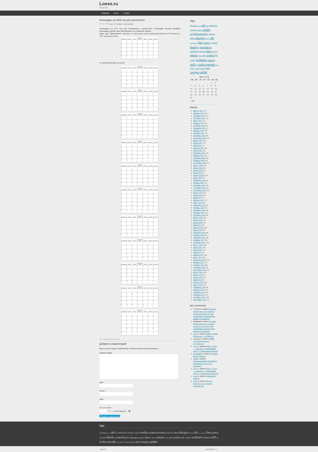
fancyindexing (194, 43)
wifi (217, 65)
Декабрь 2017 (199, 237)
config (105, 339)
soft (192, 64)
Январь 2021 (198, 155)
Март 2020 (197, 178)
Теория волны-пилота (205, 354)
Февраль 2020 (199, 180)
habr (215, 42)
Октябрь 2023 (199, 118)
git (212, 42)
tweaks (118, 339)
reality (193, 60)
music (194, 55)
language (194, 51)
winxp (202, 68)
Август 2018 (198, 217)
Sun (216, 449)
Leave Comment (128, 24)
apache (199, 26)
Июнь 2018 (198, 222)
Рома (195, 358)
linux (209, 51)
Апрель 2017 (198, 255)
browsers (213, 25)
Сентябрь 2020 (199, 163)
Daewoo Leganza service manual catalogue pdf (202, 383)
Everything (119, 24)
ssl (197, 65)
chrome (193, 30)
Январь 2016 (198, 289)
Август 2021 (198, 140)
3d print (193, 25)
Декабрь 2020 (199, 158)
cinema (199, 30)
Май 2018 (197, 225)
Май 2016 (197, 280)
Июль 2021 (198, 143)
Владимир (197, 353)
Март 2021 (197, 150)
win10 (197, 68)
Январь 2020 (198, 183)
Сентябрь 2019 (199, 190)
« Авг (192, 100)
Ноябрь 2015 (199, 294)
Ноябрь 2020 (199, 160)
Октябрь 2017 (199, 242)
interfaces (206, 47)
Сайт (101, 399)
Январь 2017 (198, 262)
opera (200, 55)
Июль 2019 (198, 195)
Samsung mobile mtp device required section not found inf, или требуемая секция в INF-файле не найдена (204, 314)
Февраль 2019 (199, 205)
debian (192, 38)
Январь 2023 (198, 123)
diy (108, 339)
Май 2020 (197, 173)
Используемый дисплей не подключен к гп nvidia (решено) (205, 363)
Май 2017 (197, 252)
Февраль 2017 (199, 260)
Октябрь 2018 (199, 215)
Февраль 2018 (199, 232)
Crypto (126, 13)
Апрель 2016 (198, 282)
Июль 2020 (198, 168)
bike (207, 26)
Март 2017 (197, 257)
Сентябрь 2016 (199, 270)
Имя (101, 382)
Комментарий (105, 353)
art (203, 25)
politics (211, 55)
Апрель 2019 (198, 200)
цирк (203, 72)
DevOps (207, 39)
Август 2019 (198, 192)
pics (114, 339)
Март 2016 (197, 285)
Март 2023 (197, 120)
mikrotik (215, 52)
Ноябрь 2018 (199, 212)
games (206, 42)
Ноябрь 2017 (199, 240)
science (201, 59)
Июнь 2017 (198, 250)
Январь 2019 (198, 207)
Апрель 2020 (198, 175)
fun (111, 339)
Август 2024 (198, 110)
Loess (116, 13)
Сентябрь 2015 (199, 299)
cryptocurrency (199, 34)
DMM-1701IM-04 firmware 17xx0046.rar (205, 335)
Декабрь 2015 (199, 292)
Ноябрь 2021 (199, 133)
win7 (192, 68)
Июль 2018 (198, 220)
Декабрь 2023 (199, 115)
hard (193, 47)
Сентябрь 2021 (199, 138)
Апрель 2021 (198, 148)
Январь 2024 (198, 113)
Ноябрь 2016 (199, 265)
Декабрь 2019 (199, 185)
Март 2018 (197, 230)
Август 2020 (198, 165)
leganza (202, 51)
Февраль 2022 (199, 128)
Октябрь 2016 (199, 267)
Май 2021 (197, 145)
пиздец (194, 72)
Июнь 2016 (198, 277)
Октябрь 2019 (199, 188)
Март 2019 (197, 202)
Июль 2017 (198, 247)
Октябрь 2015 (199, 297)
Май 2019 (197, 197)
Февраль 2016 (199, 287)
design (200, 38)
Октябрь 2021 (199, 135)
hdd (198, 48)
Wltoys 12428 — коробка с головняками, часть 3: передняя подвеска (205, 348)
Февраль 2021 (199, 153)
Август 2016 (198, 272)
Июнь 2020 (198, 170)
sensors (211, 60)
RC (216, 55)
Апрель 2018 (198, 227)
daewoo (212, 34)
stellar (202, 65)
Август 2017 (198, 245)
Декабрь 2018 (199, 210)
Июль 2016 (198, 275)
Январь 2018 (198, 235)
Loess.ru (108, 3)
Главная (105, 13)
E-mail (102, 390)
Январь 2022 (198, 130)
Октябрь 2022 (199, 125)
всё (208, 68)
